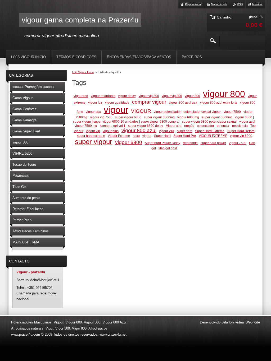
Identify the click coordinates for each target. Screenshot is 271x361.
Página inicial (193, 4)
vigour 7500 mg (86, 125)
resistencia (240, 125)
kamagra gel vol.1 (112, 125)
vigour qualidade (117, 102)
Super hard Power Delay (162, 143)
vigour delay (127, 96)
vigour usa (93, 111)
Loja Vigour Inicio (83, 72)
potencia (223, 125)
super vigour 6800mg (159, 117)
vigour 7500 (232, 111)
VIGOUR (141, 111)
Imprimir (257, 4)
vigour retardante (103, 96)
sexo (136, 135)
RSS (240, 4)
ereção (189, 125)
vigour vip (93, 131)
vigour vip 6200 (241, 135)
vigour (116, 110)
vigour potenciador (167, 111)
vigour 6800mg (188, 117)
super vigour (93, 142)
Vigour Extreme (119, 135)
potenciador (205, 125)
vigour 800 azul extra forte (218, 102)
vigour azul (247, 121)
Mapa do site (219, 4)
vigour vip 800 (172, 96)
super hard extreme (91, 135)
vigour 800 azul (138, 130)
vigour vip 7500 (101, 117)
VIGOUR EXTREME (213, 135)
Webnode (253, 322)
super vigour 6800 (128, 117)
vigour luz (95, 102)
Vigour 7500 (237, 143)
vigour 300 (192, 96)
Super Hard (162, 135)
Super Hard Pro (184, 135)
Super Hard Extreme (209, 131)
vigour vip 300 (149, 96)
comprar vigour (149, 102)
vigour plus (111, 131)
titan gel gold (168, 148)
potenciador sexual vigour (202, 111)
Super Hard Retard (241, 131)
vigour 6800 (128, 142)
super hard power (213, 143)
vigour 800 (224, 94)
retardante (190, 143)
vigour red (81, 96)
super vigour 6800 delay (145, 125)
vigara (146, 135)
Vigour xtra (174, 125)
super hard (184, 131)
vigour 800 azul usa (183, 102)
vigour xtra (166, 131)
